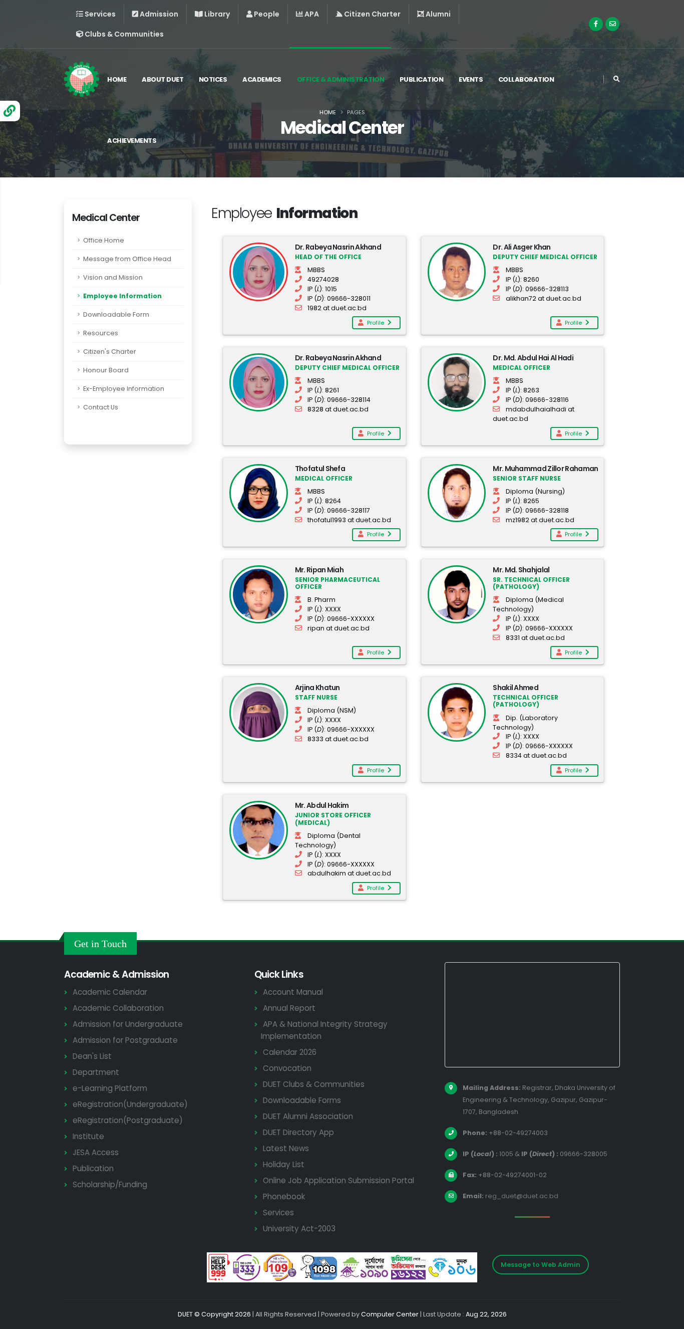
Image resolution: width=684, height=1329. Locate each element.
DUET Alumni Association (308, 1116)
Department (96, 1072)
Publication (422, 79)
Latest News (286, 1148)
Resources (100, 333)
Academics (261, 79)
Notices (213, 79)
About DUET (162, 79)
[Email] (612, 24)
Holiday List (283, 1164)
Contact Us (100, 407)
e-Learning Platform (110, 1088)
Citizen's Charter (109, 351)
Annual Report (289, 1008)
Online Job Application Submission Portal (338, 1180)
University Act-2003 (299, 1228)
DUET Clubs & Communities (314, 1084)
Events (471, 79)
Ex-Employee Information (123, 388)
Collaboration (526, 79)
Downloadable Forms (302, 1100)
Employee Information (122, 296)
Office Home (103, 240)
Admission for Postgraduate (125, 1040)
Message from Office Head (127, 259)
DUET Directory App (298, 1132)
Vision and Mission (113, 277)
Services (278, 1212)
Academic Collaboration (118, 1008)
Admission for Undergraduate (128, 1024)
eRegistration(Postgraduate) (128, 1120)
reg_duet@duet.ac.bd (521, 1196)
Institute (88, 1136)
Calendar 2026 (289, 1052)
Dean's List (92, 1056)
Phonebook (284, 1196)
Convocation (287, 1068)
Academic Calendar (110, 992)
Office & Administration (341, 79)
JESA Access (96, 1152)
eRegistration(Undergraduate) (130, 1104)
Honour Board (106, 370)
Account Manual (293, 992)
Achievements (131, 140)
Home (116, 79)
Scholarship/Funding (110, 1184)
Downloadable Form (116, 314)
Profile (376, 323)
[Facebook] (596, 24)
